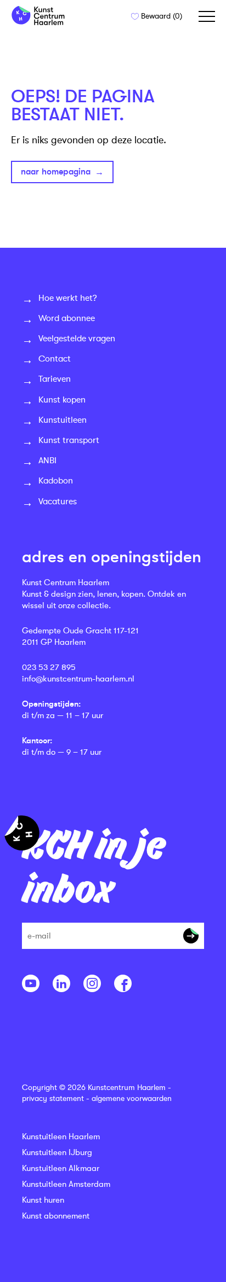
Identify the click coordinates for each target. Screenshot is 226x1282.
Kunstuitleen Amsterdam (66, 1184)
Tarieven (54, 379)
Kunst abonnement (55, 1216)
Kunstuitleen (62, 420)
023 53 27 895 (49, 667)
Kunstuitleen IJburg (57, 1152)
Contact (54, 359)
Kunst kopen (62, 400)
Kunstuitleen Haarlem (61, 1136)
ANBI (47, 460)
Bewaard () (160, 15)
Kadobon (55, 481)
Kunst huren (43, 1200)
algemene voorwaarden (132, 1098)
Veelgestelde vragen (76, 338)
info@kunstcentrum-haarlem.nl (78, 679)
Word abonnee (66, 318)
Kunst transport (68, 440)
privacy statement (53, 1098)
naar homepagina (56, 171)
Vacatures (57, 501)
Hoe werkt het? (67, 298)
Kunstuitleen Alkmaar (60, 1168)
